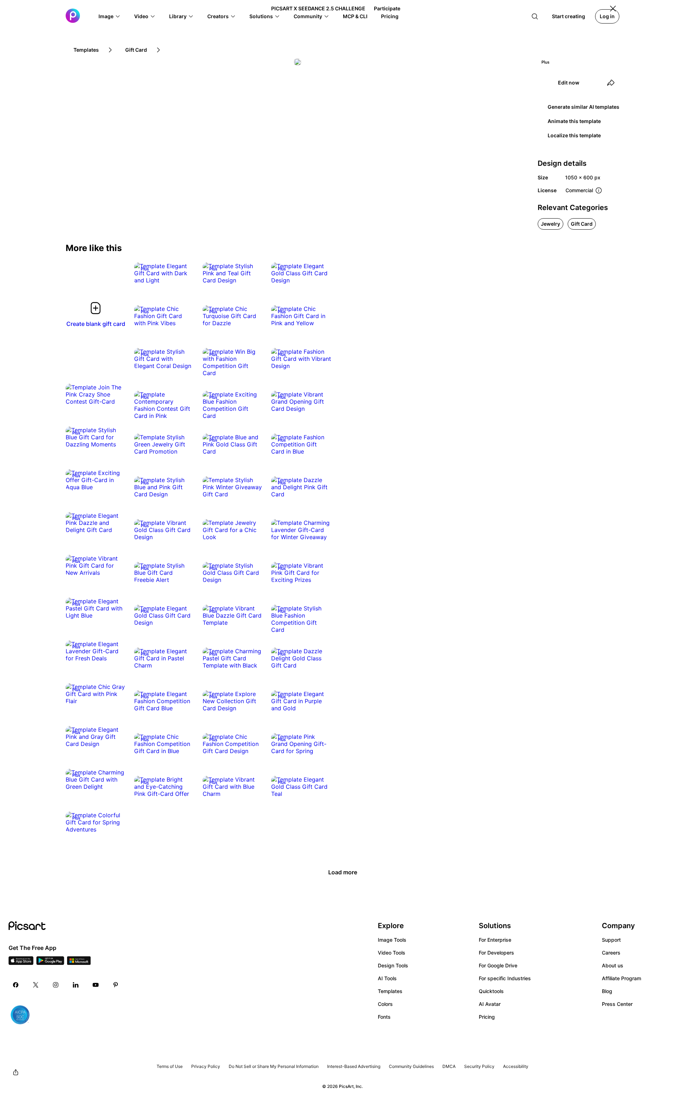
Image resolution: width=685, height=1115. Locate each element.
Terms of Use (170, 1066)
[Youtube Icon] (95, 985)
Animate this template (574, 121)
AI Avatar (490, 1004)
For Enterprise (495, 940)
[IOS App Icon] (21, 962)
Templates (390, 991)
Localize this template (574, 135)
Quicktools (491, 991)
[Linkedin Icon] (75, 985)
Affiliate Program (621, 978)
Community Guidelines (411, 1066)
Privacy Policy (205, 1066)
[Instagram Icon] (56, 985)
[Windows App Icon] (79, 962)
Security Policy (479, 1066)
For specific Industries (505, 978)
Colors (385, 1004)
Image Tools (392, 940)
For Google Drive (498, 965)
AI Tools (387, 978)
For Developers (496, 953)
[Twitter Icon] (36, 985)
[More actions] (183, 273)
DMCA (449, 1066)
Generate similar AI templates (583, 107)
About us (612, 965)
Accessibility (515, 1066)
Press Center (617, 1004)
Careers (611, 953)
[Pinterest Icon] (115, 985)
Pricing (487, 1017)
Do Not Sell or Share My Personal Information (274, 1066)
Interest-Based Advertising (353, 1066)
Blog (607, 991)
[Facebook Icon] (16, 985)
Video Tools (391, 953)
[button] (109, 16)
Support (611, 940)
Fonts (384, 1017)
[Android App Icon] (50, 962)
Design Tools (393, 965)
